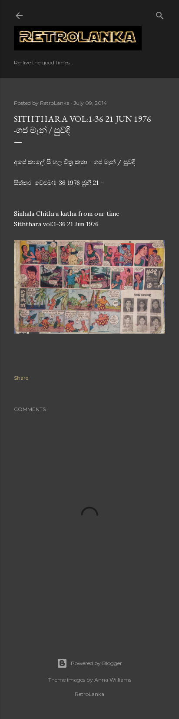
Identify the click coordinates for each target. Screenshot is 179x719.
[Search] (160, 13)
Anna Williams (112, 679)
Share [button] (21, 378)
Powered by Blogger (96, 663)
